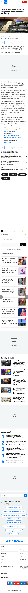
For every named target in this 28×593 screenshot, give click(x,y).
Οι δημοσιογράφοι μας (7, 566)
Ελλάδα (10, 518)
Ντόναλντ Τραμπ (14, 522)
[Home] (1, 6)
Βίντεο (3, 563)
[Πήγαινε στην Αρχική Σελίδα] (5, 2)
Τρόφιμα (22, 174)
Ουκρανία (14, 533)
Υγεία (4, 174)
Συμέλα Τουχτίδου (7, 36)
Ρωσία (21, 526)
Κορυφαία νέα (7, 358)
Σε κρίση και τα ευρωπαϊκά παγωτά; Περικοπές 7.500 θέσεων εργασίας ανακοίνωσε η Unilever (10, 163)
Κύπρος (9, 530)
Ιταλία (18, 518)
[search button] (25, 495)
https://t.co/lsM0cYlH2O (11, 135)
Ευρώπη (3, 550)
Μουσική (18, 530)
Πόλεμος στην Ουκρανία (10, 515)
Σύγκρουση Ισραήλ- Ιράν (14, 507)
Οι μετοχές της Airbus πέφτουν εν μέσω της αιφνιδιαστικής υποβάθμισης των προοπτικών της (11, 156)
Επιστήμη (5, 178)
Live (24, 1)
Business (6, 6)
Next (2, 556)
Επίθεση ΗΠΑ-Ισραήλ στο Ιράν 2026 (14, 511)
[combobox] (14, 495)
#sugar (6, 131)
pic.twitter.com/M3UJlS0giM (12, 137)
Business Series (12, 6)
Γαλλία (23, 515)
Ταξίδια (3, 559)
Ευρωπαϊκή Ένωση (10, 526)
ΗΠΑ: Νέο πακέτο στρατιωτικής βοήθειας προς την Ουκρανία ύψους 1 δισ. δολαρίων (12, 168)
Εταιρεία (13, 174)
